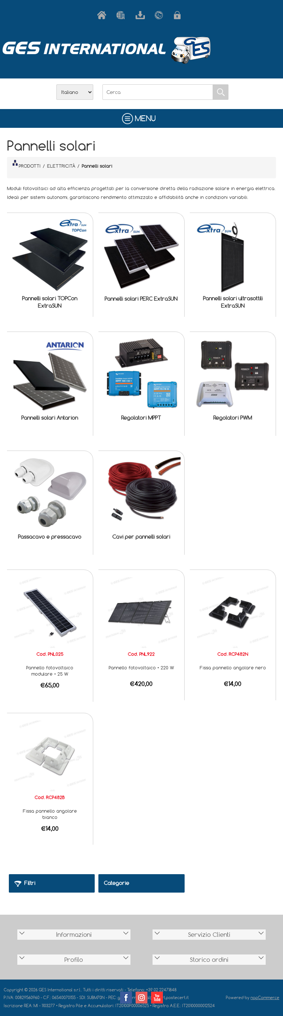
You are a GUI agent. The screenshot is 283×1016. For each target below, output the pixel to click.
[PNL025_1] (49, 612)
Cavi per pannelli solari (141, 536)
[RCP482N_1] (232, 612)
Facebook (126, 997)
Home (103, 15)
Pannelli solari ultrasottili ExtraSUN (233, 302)
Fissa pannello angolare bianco (50, 814)
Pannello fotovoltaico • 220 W (141, 667)
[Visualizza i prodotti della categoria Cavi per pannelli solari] (141, 494)
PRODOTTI (30, 166)
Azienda (122, 15)
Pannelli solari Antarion (49, 417)
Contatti (161, 15)
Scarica (141, 15)
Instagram (141, 997)
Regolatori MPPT (141, 417)
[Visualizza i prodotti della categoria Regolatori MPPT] (141, 375)
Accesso (180, 15)
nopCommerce (265, 997)
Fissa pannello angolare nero (233, 667)
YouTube (157, 997)
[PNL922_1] (141, 612)
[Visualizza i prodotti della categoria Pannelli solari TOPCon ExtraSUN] (50, 256)
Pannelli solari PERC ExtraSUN (141, 298)
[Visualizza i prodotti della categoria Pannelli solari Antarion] (50, 375)
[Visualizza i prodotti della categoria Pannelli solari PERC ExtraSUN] (141, 256)
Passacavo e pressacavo (49, 536)
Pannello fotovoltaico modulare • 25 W (49, 671)
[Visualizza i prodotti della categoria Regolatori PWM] (232, 375)
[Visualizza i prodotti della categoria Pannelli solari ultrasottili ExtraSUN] (232, 256)
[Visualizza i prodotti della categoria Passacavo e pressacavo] (50, 494)
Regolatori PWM (232, 417)
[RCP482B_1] (49, 755)
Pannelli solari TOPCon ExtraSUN (49, 302)
